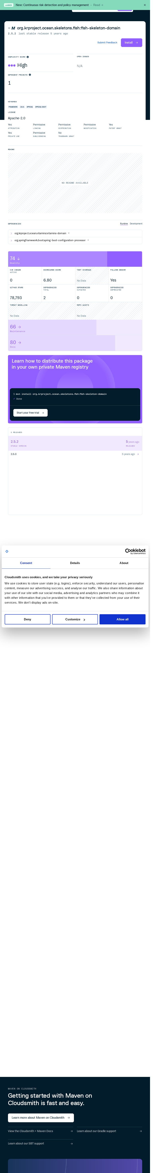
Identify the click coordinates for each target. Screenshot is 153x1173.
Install (128, 42)
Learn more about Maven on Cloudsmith (38, 1117)
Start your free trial (28, 412)
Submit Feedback (107, 42)
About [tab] (124, 563)
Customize (72, 619)
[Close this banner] (145, 5)
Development (136, 223)
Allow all (122, 619)
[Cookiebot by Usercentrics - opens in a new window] (128, 551)
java (22, 107)
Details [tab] (75, 563)
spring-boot (40, 107)
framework (13, 107)
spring (30, 107)
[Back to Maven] (11, 28)
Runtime (124, 223)
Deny (27, 619)
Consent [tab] (26, 563)
